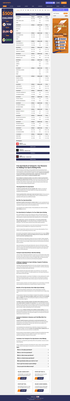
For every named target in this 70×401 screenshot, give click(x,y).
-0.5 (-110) (33, 51)
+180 (40, 73)
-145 (39, 138)
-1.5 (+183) (33, 106)
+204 (40, 65)
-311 (39, 86)
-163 (39, 123)
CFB (25, 10)
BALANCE (19, 6)
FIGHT (45, 10)
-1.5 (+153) (33, 45)
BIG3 (40, 10)
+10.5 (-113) (33, 131)
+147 (40, 125)
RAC (48, 10)
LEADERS (26, 6)
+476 (40, 131)
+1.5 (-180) (33, 119)
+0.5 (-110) (33, 49)
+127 (40, 113)
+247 (40, 38)
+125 (40, 136)
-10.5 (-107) (33, 129)
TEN (35, 10)
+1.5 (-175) (33, 43)
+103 (40, 119)
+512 (40, 18)
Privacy (28, 398)
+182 (40, 82)
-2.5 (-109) (33, 138)
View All (65, 13)
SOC (31, 10)
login (58, 2)
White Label (41, 398)
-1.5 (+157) (33, 117)
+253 (40, 88)
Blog (38, 398)
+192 (40, 55)
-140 (39, 111)
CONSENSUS (40, 6)
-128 (39, 45)
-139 (39, 98)
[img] (49, 10)
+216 (40, 30)
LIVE (21, 10)
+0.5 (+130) (33, 18)
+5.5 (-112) (33, 55)
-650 (39, 129)
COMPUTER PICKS (49, 6)
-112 (39, 106)
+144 (40, 94)
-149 (39, 20)
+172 (40, 78)
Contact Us (34, 398)
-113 (39, 117)
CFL (37, 10)
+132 (40, 28)
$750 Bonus (33, 153)
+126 (40, 100)
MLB (33, 10)
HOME (5, 6)
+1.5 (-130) (33, 100)
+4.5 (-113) (33, 88)
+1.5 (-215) (33, 104)
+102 (40, 104)
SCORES (58, 6)
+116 (40, 43)
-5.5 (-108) (33, 57)
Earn (33, 6)
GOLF (42, 10)
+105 (40, 49)
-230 (39, 57)
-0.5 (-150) (33, 20)
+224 (40, 63)
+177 (40, 80)
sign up (63, 2)
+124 (40, 61)
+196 (40, 26)
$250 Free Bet (32, 146)
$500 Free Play (33, 159)
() (22, 43)
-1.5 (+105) (33, 92)
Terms (31, 398)
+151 (40, 71)
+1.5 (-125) (33, 94)
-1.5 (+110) (33, 98)
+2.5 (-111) (33, 136)
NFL (23, 10)
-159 (39, 92)
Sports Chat (59, 9)
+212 (40, 22)
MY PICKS (11, 6)
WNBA (28, 10)
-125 (39, 51)
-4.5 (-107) (33, 86)
